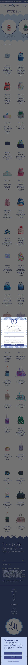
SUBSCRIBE (14, 345)
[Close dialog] (25, 319)
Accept (13, 653)
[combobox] (6, 338)
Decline (13, 657)
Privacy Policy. (8, 649)
